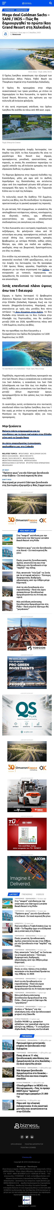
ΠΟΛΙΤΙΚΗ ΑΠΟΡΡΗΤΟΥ (34, 1144)
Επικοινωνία (26, 1157)
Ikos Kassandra (10, 456)
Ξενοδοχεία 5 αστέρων (14, 463)
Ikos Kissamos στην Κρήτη (29, 312)
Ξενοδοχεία (31, 460)
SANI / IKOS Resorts (12, 458)
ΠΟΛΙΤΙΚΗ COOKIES (28, 1147)
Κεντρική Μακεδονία (13, 460)
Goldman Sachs (38, 453)
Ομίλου (45, 269)
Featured (24, 453)
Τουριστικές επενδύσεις (38, 463)
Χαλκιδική (8, 465)
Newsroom (16, 34)
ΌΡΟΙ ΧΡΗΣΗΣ (16, 1144)
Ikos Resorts (27, 456)
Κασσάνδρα (29, 458)
